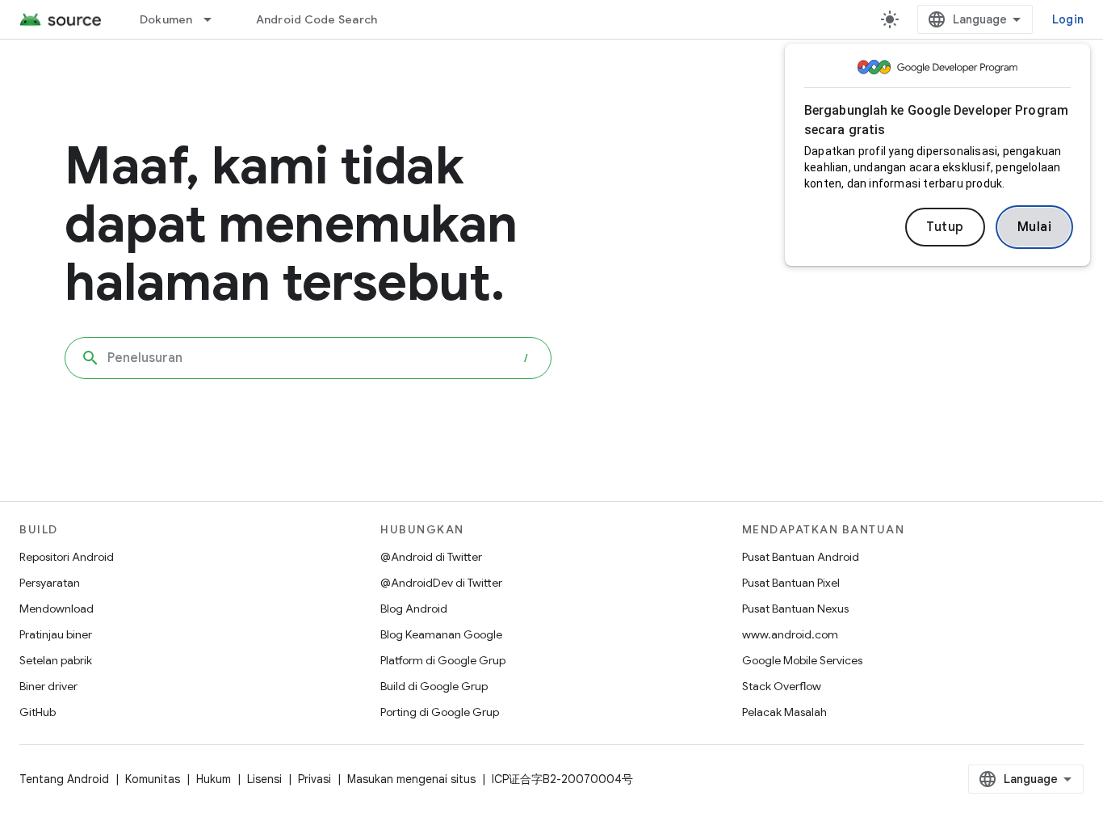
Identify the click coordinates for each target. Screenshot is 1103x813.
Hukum (213, 779)
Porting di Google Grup (439, 712)
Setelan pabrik (55, 660)
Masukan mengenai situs (411, 779)
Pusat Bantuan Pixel (791, 582)
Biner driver (48, 686)
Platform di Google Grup (442, 660)
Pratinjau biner (55, 634)
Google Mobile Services (802, 660)
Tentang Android (64, 779)
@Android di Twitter (431, 557)
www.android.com (790, 634)
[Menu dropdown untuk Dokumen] (215, 19)
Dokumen (166, 19)
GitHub (37, 712)
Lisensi (264, 779)
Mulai (1034, 227)
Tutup (945, 227)
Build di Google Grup (434, 686)
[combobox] (308, 358)
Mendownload (56, 608)
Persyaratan (49, 582)
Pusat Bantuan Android (800, 557)
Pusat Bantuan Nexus (795, 608)
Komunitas (152, 779)
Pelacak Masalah (784, 712)
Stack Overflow (781, 686)
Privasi (314, 779)
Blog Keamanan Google (441, 634)
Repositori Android (66, 557)
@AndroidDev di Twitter (441, 582)
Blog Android (413, 608)
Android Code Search (317, 19)
